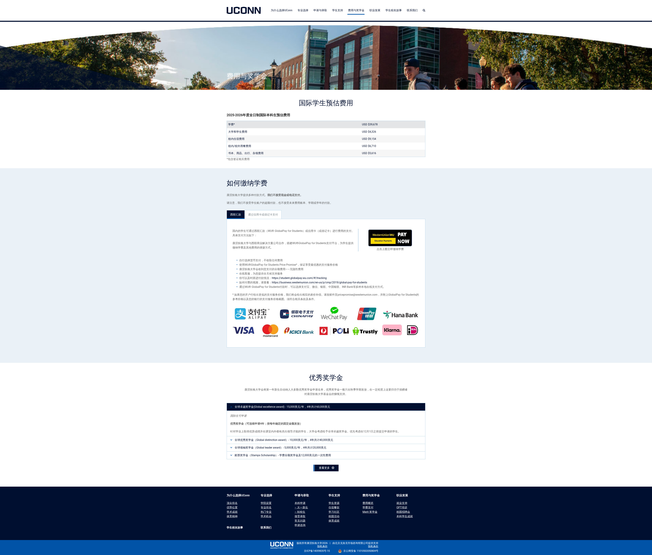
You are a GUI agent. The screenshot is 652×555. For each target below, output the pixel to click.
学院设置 (266, 503)
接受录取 (300, 516)
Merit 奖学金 (370, 511)
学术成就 (232, 511)
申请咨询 (300, 525)
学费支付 (368, 507)
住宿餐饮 (334, 507)
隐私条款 (322, 546)
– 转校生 (300, 511)
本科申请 (300, 503)
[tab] (236, 214)
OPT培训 (401, 507)
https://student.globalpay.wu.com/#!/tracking (299, 278)
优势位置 (232, 507)
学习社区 (334, 511)
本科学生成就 (404, 516)
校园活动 (334, 516)
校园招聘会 (403, 511)
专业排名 (266, 507)
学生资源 (334, 503)
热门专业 (266, 511)
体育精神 (232, 516)
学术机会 (266, 516)
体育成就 (334, 520)
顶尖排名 (232, 503)
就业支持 (401, 503)
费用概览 (368, 503)
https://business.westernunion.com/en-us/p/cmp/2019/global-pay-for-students (319, 282)
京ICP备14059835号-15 (317, 550)
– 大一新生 (301, 507)
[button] (424, 10)
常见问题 (300, 520)
